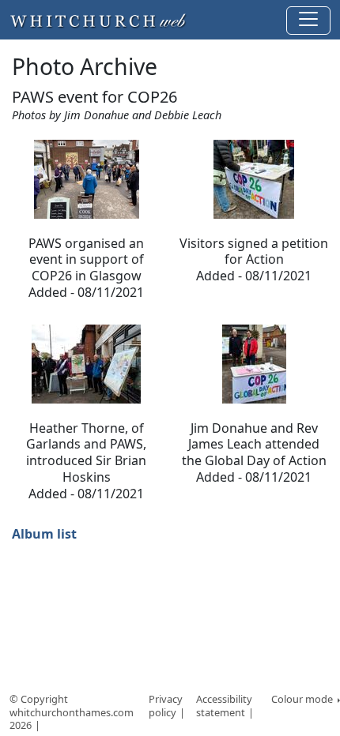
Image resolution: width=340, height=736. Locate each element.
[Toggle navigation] (308, 20)
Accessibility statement (224, 705)
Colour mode (303, 699)
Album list (44, 534)
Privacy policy (166, 705)
